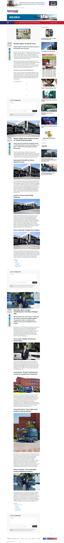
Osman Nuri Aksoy (18, 509)
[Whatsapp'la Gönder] (9, 54)
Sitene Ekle (22, 7)
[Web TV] (54, 7)
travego (16, 505)
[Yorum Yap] (9, 59)
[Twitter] (9, 50)
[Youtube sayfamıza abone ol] (49, 539)
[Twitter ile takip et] (46, 539)
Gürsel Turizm (17, 508)
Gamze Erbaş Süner (18, 265)
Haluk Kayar (17, 264)
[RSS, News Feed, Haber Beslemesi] (56, 539)
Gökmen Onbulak (18, 510)
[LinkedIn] (9, 52)
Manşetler (10, 7)
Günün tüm (54, 22)
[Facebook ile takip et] (44, 539)
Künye (26, 538)
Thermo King (17, 263)
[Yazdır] (9, 57)
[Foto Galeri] (56, 7)
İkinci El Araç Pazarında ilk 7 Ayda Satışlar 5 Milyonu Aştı (28, 22)
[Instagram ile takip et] (53, 539)
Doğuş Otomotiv (17, 266)
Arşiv (19, 7)
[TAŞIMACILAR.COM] (12, 11)
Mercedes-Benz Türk (18, 504)
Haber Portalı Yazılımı (12, 541)
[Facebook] (9, 49)
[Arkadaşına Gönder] (9, 56)
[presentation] (10, 22)
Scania (16, 262)
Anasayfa (22, 538)
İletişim (29, 538)
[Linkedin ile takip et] (51, 539)
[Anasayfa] (7, 7)
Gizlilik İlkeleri (33, 538)
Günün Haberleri (15, 7)
